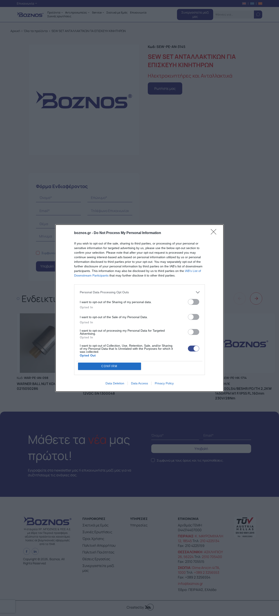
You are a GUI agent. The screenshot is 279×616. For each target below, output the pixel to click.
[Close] (215, 233)
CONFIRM (109, 366)
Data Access (139, 383)
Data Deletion (114, 383)
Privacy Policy (164, 383)
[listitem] (139, 292)
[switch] (193, 302)
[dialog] (139, 308)
